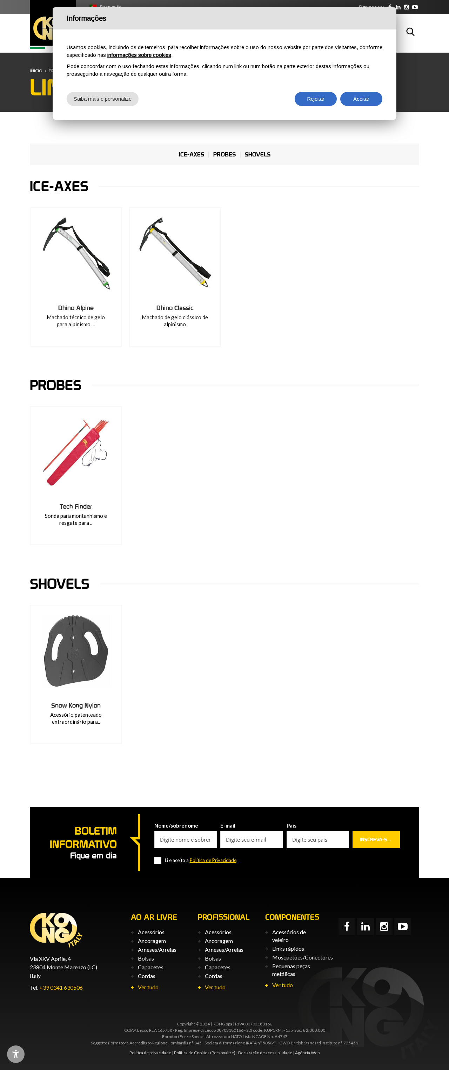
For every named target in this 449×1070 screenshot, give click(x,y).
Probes (224, 154)
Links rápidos (288, 948)
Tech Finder (76, 506)
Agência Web (307, 1052)
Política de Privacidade (213, 860)
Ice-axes (191, 154)
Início (36, 70)
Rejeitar (315, 99)
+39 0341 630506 (61, 987)
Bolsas (146, 958)
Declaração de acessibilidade (265, 1052)
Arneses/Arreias (157, 949)
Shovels (257, 154)
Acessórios (151, 932)
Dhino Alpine (76, 308)
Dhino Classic (175, 308)
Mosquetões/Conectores (302, 957)
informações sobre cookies (139, 55)
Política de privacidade (150, 1052)
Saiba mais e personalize (103, 99)
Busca (410, 31)
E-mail (227, 825)
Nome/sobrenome (176, 825)
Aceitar (361, 99)
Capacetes (150, 967)
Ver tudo (148, 987)
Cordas (146, 975)
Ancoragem (152, 940)
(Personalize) (222, 1052)
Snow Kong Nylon (76, 705)
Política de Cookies (191, 1052)
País (291, 825)
